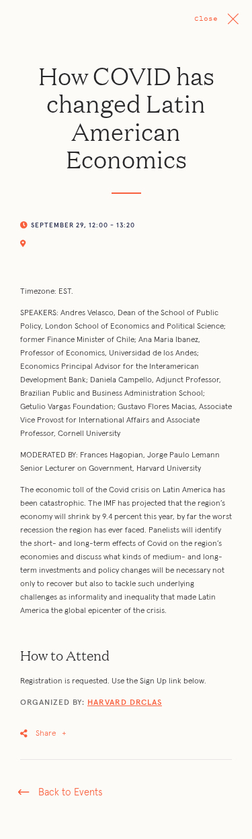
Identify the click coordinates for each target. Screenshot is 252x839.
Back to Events (70, 792)
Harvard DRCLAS (124, 703)
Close (206, 18)
